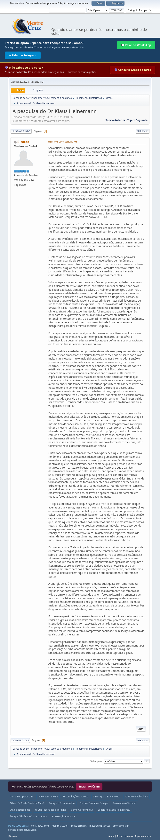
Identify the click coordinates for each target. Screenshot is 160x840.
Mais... (141, 729)
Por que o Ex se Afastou (62, 803)
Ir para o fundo (21, 131)
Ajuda (111, 836)
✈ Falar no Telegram (22, 55)
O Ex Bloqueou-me (20, 809)
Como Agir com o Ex (82, 809)
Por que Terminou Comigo (94, 803)
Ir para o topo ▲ (143, 836)
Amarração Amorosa (63, 816)
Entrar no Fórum (89, 786)
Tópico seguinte (137, 120)
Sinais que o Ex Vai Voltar (106, 796)
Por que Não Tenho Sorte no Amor (28, 816)
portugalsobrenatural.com (22, 829)
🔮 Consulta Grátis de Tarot (132, 70)
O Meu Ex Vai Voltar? (136, 796)
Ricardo (23, 142)
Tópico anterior (115, 120)
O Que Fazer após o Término (50, 809)
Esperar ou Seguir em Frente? (114, 809)
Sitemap (13, 836)
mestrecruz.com (40, 825)
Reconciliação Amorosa (75, 796)
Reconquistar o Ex (48, 796)
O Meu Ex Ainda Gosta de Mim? (27, 803)
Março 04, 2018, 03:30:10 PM (62, 141)
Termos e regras (125, 836)
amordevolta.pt (121, 825)
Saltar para (96, 761)
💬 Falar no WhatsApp (136, 45)
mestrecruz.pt (78, 825)
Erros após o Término (124, 803)
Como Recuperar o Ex (21, 796)
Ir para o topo (20, 740)
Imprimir (142, 131)
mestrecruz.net (60, 825)
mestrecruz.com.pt (99, 825)
